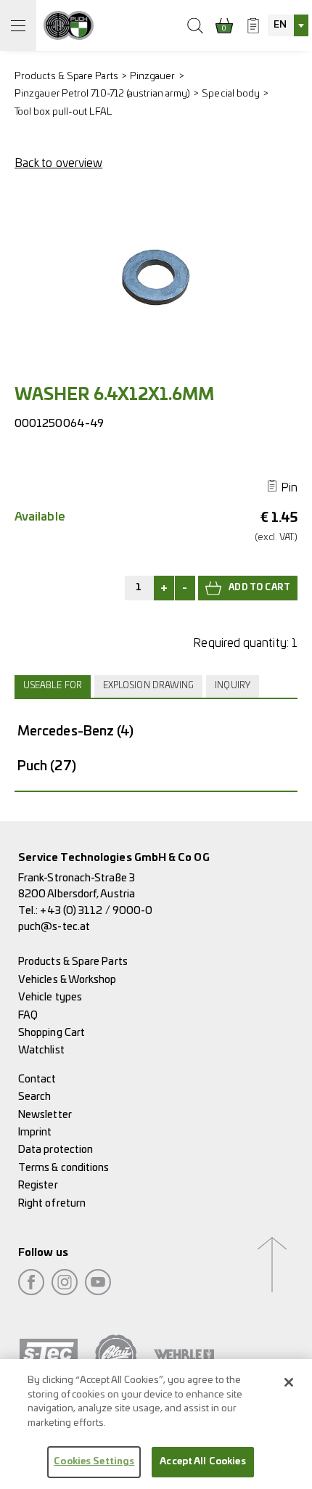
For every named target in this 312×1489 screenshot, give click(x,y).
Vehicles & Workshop (67, 979)
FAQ (28, 1015)
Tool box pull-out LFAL (63, 112)
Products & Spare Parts (66, 76)
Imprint (35, 1132)
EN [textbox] (280, 25)
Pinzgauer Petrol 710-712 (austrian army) (102, 94)
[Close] (289, 1382)
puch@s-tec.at (54, 926)
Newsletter (45, 1114)
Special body (231, 94)
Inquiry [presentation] (232, 686)
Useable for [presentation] (52, 686)
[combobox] (288, 25)
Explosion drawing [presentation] (148, 686)
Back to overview (58, 163)
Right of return (52, 1203)
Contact (37, 1079)
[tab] (54, 686)
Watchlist (41, 1050)
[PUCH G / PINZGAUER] (68, 25)
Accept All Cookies (202, 1461)
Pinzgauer (153, 76)
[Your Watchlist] (253, 25)
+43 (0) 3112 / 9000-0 (96, 910)
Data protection (55, 1149)
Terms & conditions (63, 1167)
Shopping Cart (51, 1032)
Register (38, 1185)
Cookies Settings (94, 1461)
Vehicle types (50, 997)
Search (34, 1096)
